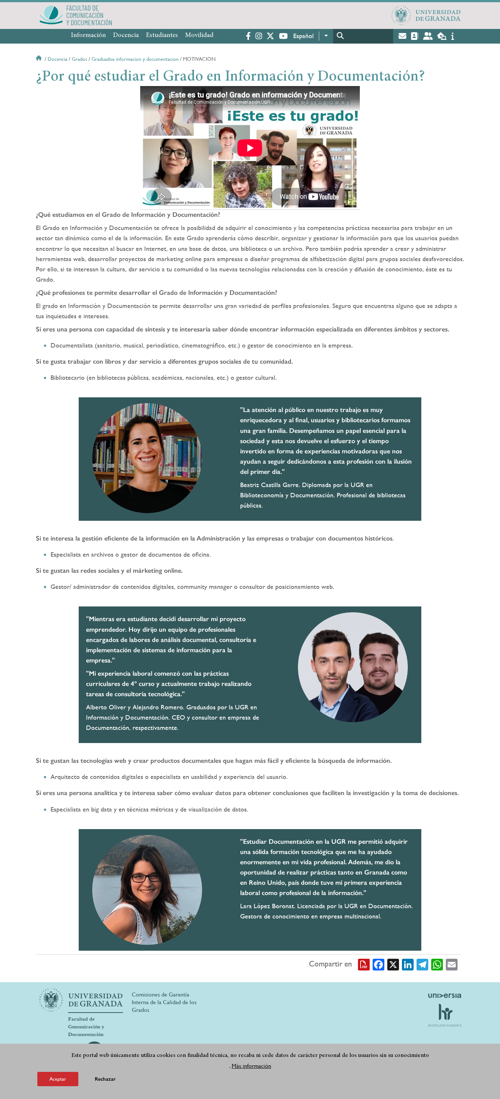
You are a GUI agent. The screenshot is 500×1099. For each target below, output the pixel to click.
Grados (79, 59)
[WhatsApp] (437, 964)
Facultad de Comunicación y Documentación (86, 1026)
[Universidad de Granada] (426, 15)
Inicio (39, 59)
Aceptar (57, 1078)
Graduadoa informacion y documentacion (135, 59)
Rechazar (105, 1079)
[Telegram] (422, 964)
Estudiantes (162, 35)
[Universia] (444, 996)
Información (88, 35)
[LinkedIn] (408, 964)
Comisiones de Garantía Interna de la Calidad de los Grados (164, 1002)
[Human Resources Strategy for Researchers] (444, 1015)
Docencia (126, 35)
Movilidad (199, 35)
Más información (251, 1065)
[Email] (452, 964)
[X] (393, 964)
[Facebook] (378, 964)
